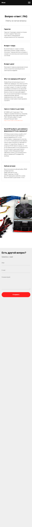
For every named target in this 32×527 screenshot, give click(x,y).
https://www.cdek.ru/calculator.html (13, 120)
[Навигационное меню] (29, 2)
